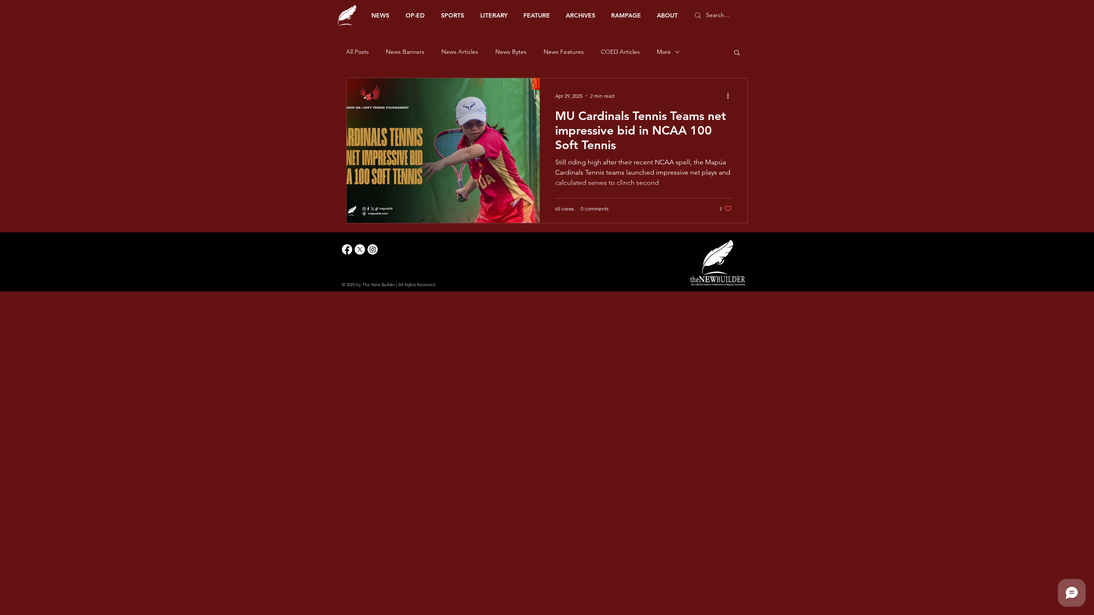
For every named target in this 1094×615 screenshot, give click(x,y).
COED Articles (620, 52)
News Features (564, 52)
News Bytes (510, 52)
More (664, 52)
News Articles (459, 52)
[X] (360, 249)
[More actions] (731, 96)
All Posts (357, 52)
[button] (737, 53)
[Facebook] (347, 249)
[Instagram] (373, 249)
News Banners (405, 52)
